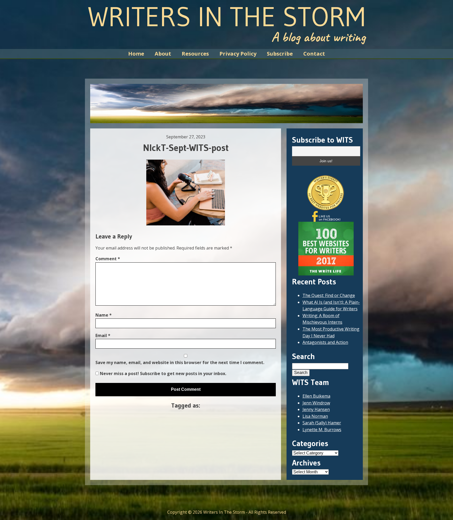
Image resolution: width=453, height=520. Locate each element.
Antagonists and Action (325, 342)
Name (103, 315)
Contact (314, 53)
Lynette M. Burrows (322, 429)
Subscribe (280, 53)
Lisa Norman (315, 416)
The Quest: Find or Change (329, 295)
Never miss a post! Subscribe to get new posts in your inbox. (162, 373)
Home (136, 53)
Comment (107, 259)
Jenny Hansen (316, 409)
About (163, 53)
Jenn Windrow (316, 403)
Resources (195, 53)
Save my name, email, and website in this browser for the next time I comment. (179, 362)
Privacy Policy (237, 53)
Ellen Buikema (316, 396)
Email (102, 335)
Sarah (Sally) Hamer (322, 423)
